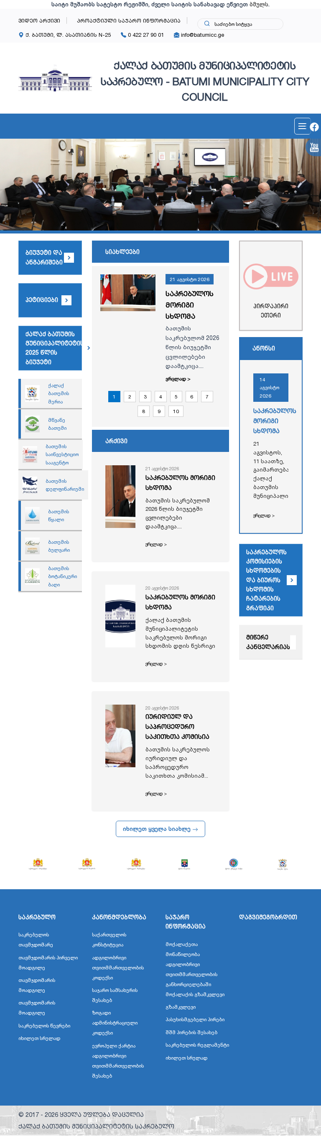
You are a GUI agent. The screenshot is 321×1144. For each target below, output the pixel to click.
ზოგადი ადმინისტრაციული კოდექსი (115, 1023)
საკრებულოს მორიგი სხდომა (190, 304)
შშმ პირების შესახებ (191, 1032)
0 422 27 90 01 (145, 34)
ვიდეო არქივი (39, 20)
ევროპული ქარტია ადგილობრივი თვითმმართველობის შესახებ (118, 1061)
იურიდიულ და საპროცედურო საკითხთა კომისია (177, 727)
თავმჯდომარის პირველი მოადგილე (48, 962)
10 (176, 411)
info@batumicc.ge (201, 34)
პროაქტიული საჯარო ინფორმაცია (129, 20)
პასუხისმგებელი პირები (195, 1019)
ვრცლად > (178, 378)
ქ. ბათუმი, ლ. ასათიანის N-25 (67, 34)
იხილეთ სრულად (39, 1038)
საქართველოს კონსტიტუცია (109, 939)
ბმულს (259, 4)
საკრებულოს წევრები (44, 1025)
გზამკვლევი (181, 1007)
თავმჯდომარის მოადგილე (36, 985)
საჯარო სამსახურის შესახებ (115, 995)
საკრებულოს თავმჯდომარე (35, 939)
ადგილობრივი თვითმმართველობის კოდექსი (118, 967)
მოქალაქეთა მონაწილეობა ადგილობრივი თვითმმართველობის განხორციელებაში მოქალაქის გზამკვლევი (195, 969)
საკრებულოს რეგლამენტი (197, 1045)
